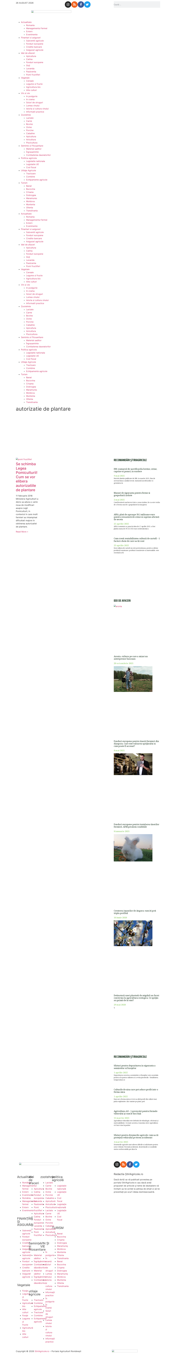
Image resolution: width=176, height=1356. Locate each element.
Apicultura (31, 56)
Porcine (29, 130)
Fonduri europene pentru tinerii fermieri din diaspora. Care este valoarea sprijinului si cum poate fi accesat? (136, 744)
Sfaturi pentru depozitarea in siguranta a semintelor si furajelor (135, 1066)
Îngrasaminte (32, 152)
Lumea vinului (32, 105)
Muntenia (30, 204)
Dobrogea (31, 195)
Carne (29, 121)
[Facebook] (81, 4)
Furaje (25, 1290)
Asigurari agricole (34, 50)
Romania (30, 25)
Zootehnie (26, 115)
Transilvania (32, 210)
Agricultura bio (33, 87)
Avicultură (50, 1204)
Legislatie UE (32, 164)
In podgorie (31, 96)
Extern (29, 31)
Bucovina (30, 189)
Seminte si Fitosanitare (32, 145)
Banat (29, 186)
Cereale (30, 81)
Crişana (60, 1239)
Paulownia (31, 71)
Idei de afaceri (28, 53)
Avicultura (31, 139)
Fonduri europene (34, 43)
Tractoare (31, 173)
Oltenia (29, 207)
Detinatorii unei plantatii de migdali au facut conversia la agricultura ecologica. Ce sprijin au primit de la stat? (136, 998)
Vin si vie (25, 93)
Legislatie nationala (35, 161)
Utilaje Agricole (28, 170)
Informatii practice (35, 111)
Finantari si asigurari (31, 37)
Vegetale (25, 77)
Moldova (30, 201)
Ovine (29, 127)
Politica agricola (29, 158)
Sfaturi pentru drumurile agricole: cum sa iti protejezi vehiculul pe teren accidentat (136, 1136)
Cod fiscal (31, 167)
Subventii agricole (35, 40)
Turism (24, 183)
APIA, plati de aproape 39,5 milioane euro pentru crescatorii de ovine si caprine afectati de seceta (136, 517)
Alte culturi (31, 90)
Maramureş (62, 1246)
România (26, 1182)
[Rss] (74, 4)
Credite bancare (34, 47)
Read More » (22, 531)
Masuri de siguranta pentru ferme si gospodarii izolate (132, 494)
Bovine (29, 124)
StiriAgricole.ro (42, 1351)
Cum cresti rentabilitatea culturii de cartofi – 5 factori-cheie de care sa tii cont (137, 539)
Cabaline (30, 133)
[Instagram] (68, 4)
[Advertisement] (39, 435)
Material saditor (33, 149)
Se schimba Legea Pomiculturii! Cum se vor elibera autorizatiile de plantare (26, 477)
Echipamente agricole (36, 179)
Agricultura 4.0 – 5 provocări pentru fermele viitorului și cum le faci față (135, 1112)
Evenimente (31, 34)
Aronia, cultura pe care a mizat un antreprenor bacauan (131, 657)
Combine (30, 176)
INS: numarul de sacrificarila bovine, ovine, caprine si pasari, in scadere (135, 470)
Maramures (31, 198)
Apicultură (50, 1201)
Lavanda (30, 68)
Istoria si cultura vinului (37, 108)
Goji (28, 65)
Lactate (29, 118)
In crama (30, 99)
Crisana (29, 192)
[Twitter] (87, 4)
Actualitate (26, 22)
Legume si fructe (34, 84)
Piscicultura (31, 142)
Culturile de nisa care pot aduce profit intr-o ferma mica (136, 1090)
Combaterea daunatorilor (38, 155)
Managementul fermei (36, 28)
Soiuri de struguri (34, 102)
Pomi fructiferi (33, 74)
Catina (29, 59)
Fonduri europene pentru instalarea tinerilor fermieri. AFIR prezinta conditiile (136, 825)
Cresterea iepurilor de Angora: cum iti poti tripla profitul (135, 912)
